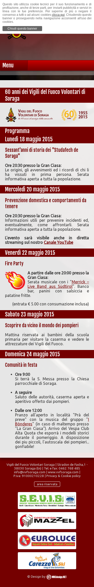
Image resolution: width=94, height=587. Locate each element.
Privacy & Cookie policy (63, 476)
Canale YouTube (58, 242)
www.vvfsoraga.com (63, 472)
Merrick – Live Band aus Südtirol (58, 284)
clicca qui (58, 15)
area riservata (47, 484)
